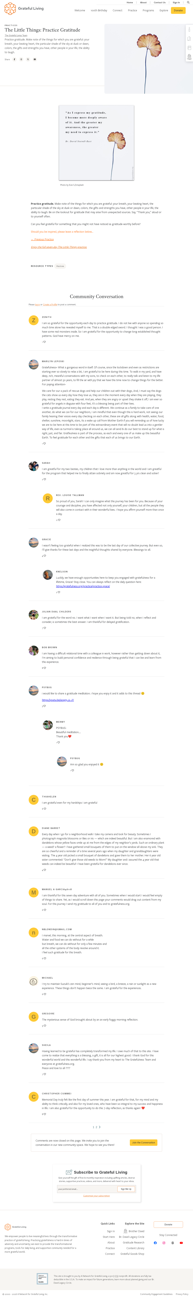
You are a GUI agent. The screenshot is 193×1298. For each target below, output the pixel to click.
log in (37, 304)
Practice (132, 10)
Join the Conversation (143, 1142)
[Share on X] (28, 59)
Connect (117, 10)
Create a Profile (50, 304)
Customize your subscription (96, 1195)
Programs (148, 10)
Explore (164, 10)
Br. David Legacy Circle (131, 1236)
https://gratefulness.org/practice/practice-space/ (83, 586)
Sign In (176, 2)
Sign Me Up (126, 1189)
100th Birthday (99, 10)
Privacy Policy (182, 1294)
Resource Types (42, 266)
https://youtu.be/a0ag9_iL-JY (58, 700)
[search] (188, 2)
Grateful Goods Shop (132, 1253)
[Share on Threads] (21, 59)
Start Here (109, 1236)
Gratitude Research (133, 1242)
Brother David (136, 1231)
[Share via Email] (34, 59)
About (143, 2)
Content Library (135, 1248)
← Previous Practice (42, 239)
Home (130, 2)
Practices (11, 25)
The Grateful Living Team (16, 35)
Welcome (79, 10)
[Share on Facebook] (14, 59)
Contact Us (160, 2)
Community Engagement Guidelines (156, 1294)
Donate (178, 10)
